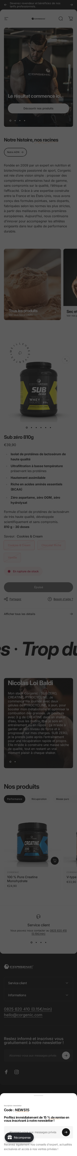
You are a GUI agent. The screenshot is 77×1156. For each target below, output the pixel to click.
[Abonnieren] (66, 1132)
